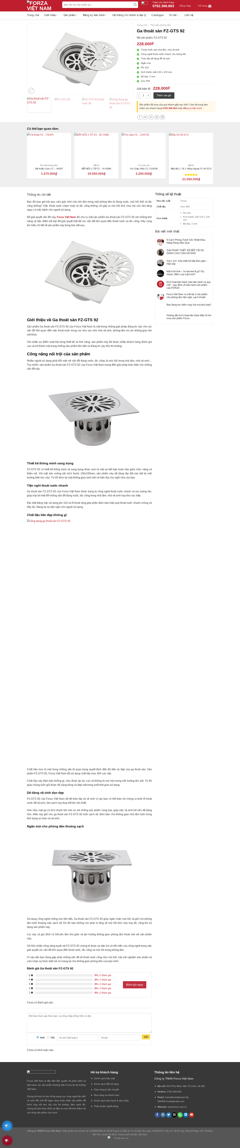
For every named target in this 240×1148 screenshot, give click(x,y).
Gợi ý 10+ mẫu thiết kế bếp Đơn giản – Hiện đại (187, 262)
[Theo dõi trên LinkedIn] (185, 1115)
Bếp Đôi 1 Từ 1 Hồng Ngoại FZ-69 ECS (191, 168)
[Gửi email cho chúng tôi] (174, 1115)
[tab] (39, 194)
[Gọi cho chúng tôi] (180, 1115)
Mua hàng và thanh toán (106, 1095)
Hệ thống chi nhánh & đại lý (129, 15)
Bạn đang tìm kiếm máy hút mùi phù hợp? (189, 304)
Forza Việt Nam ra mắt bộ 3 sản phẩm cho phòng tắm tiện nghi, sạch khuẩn (187, 296)
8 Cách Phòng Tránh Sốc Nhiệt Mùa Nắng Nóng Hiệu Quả (186, 241)
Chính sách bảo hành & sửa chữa (111, 1100)
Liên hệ (188, 15)
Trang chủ (33, 15)
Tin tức (173, 15)
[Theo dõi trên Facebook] (157, 1115)
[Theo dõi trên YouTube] (191, 1115)
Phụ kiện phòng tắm (161, 25)
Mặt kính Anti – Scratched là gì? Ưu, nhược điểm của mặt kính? (186, 273)
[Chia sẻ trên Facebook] (139, 117)
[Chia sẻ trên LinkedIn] (162, 117)
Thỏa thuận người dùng (106, 1106)
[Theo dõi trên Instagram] (163, 1115)
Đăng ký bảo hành (94, 15)
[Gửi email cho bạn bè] (151, 117)
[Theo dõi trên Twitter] (168, 1115)
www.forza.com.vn (177, 1107)
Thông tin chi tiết (39, 194)
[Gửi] (135, 5)
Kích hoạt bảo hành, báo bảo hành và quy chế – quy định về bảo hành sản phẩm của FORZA (189, 285)
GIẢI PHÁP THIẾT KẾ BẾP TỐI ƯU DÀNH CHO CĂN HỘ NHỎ (185, 252)
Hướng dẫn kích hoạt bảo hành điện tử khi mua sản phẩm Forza (189, 317)
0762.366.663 (170, 108)
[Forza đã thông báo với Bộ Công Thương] (120, 1141)
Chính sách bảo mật (104, 1078)
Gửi (146, 1037)
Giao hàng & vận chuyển (106, 1089)
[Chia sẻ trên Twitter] (145, 117)
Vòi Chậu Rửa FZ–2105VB (144, 168)
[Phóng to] (31, 91)
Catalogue (157, 15)
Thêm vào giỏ (164, 95)
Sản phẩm (69, 15)
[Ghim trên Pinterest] (156, 117)
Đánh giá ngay (134, 984)
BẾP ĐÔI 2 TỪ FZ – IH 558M (96, 168)
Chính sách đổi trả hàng (106, 1084)
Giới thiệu (50, 15)
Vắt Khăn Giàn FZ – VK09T (49, 168)
